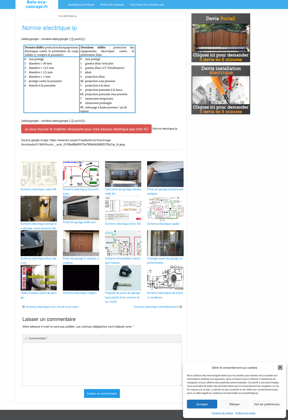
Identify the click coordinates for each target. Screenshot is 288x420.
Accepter (202, 404)
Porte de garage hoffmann (79, 222)
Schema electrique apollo (163, 223)
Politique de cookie (245, 413)
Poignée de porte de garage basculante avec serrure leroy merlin (122, 297)
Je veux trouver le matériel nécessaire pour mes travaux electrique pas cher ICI (86, 128)
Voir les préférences (267, 404)
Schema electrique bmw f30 (123, 223)
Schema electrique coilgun (80, 293)
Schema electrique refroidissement (156, 306)
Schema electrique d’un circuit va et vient (52, 306)
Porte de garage (112, 4)
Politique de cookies (222, 413)
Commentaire (38, 338)
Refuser (234, 404)
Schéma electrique (81, 4)
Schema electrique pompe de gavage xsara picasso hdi (38, 225)
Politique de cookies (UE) (147, 4)
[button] (280, 367)
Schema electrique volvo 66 (38, 189)
